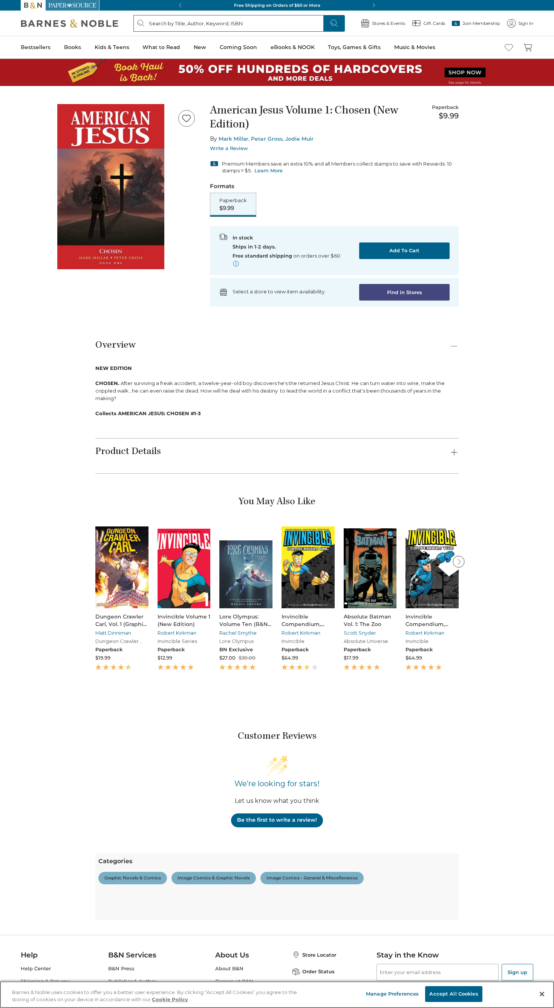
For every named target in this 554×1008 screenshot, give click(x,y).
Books (13, 216)
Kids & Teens (20, 224)
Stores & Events (33, 302)
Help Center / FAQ (50, 805)
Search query (29, 136)
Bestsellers (15, 208)
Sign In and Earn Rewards (49, 773)
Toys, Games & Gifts (29, 261)
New (9, 239)
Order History (28, 290)
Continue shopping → (29, 94)
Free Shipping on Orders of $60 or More (51, 474)
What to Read (21, 232)
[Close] (10, 122)
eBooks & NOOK (24, 253)
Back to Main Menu (30, 340)
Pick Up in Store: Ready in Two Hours (49, 500)
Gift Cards (26, 314)
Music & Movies (23, 269)
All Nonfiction (50, 938)
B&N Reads (26, 280)
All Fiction (46, 850)
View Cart (16, 29)
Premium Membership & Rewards (68, 795)
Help (18, 325)
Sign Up (13, 68)
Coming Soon (19, 245)
